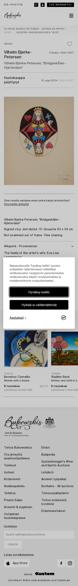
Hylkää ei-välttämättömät (39, 304)
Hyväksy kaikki (39, 292)
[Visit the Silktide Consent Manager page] (63, 317)
